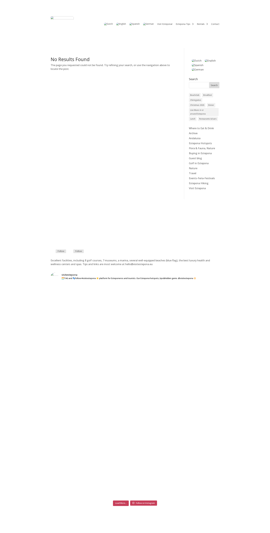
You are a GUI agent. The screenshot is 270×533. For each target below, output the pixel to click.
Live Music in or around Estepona (198, 112)
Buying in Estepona (200, 153)
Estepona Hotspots (200, 143)
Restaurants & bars (208, 118)
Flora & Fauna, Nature (202, 148)
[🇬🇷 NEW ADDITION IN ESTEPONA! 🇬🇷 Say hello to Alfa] (135, 344)
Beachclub (194, 95)
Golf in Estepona (199, 163)
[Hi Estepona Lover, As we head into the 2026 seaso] (205, 338)
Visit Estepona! (164, 23)
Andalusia (194, 138)
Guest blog (195, 158)
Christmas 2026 (197, 105)
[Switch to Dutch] (108, 24)
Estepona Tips (183, 23)
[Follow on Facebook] (53, 251)
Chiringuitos (195, 100)
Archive (193, 133)
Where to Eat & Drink (201, 128)
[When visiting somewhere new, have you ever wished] (100, 391)
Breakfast (207, 95)
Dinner (211, 105)
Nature (193, 168)
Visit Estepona (197, 188)
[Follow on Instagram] (70, 251)
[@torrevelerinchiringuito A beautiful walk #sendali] (170, 294)
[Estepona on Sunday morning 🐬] (65, 288)
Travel (192, 173)
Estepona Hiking (198, 183)
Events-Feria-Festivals (202, 178)
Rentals (201, 23)
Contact (215, 23)
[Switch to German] (148, 24)
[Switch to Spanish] (134, 24)
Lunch (192, 118)
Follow (61, 251)
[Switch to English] (210, 60)
